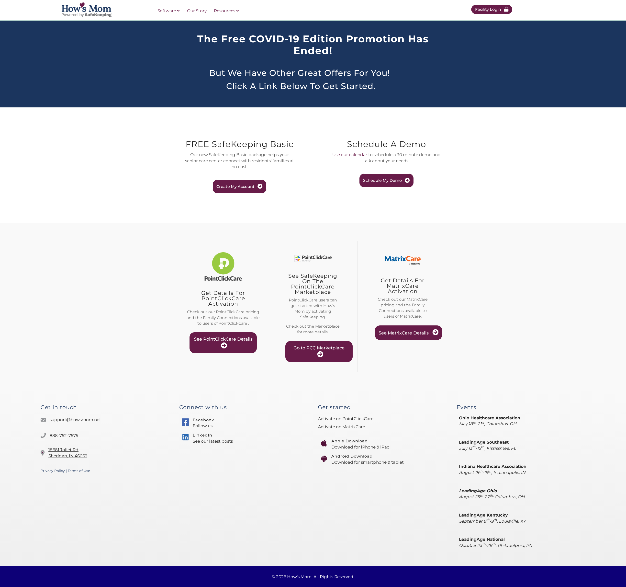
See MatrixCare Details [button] (404, 333)
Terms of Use (79, 471)
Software (167, 10)
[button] (491, 9)
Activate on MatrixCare (341, 426)
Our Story (197, 10)
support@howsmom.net (75, 419)
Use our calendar (349, 154)
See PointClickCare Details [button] (223, 339)
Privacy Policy (53, 471)
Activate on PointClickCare (345, 418)
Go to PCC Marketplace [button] (319, 348)
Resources (225, 10)
